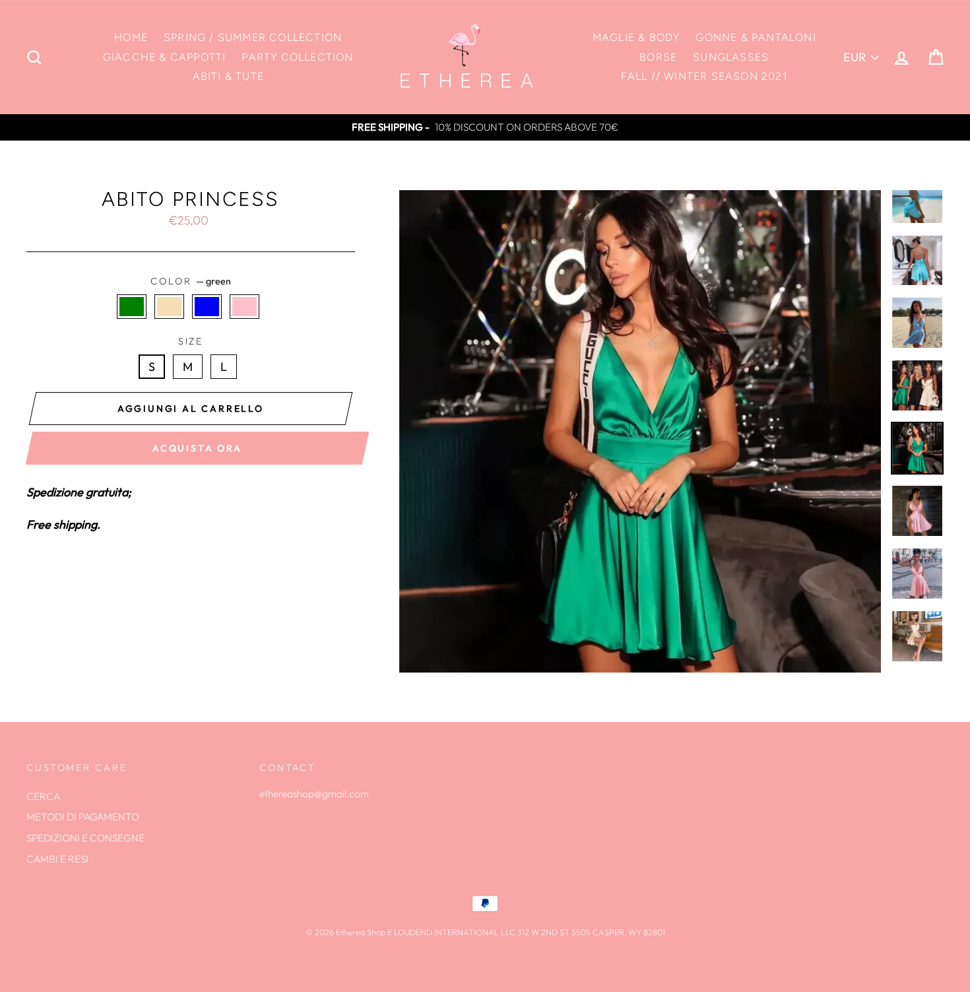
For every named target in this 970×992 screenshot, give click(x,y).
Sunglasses (731, 57)
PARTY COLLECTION (297, 57)
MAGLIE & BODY (636, 37)
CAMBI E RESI (57, 859)
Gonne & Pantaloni (755, 37)
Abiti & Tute (228, 76)
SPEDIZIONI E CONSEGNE (85, 838)
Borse (658, 57)
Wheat (169, 306)
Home (131, 37)
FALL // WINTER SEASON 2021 (704, 76)
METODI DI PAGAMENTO (82, 816)
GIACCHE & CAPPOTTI (164, 57)
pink (244, 306)
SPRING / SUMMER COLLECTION (253, 37)
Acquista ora (197, 448)
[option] (485, 127)
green (131, 306)
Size (191, 341)
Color (190, 281)
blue (207, 306)
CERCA (43, 796)
